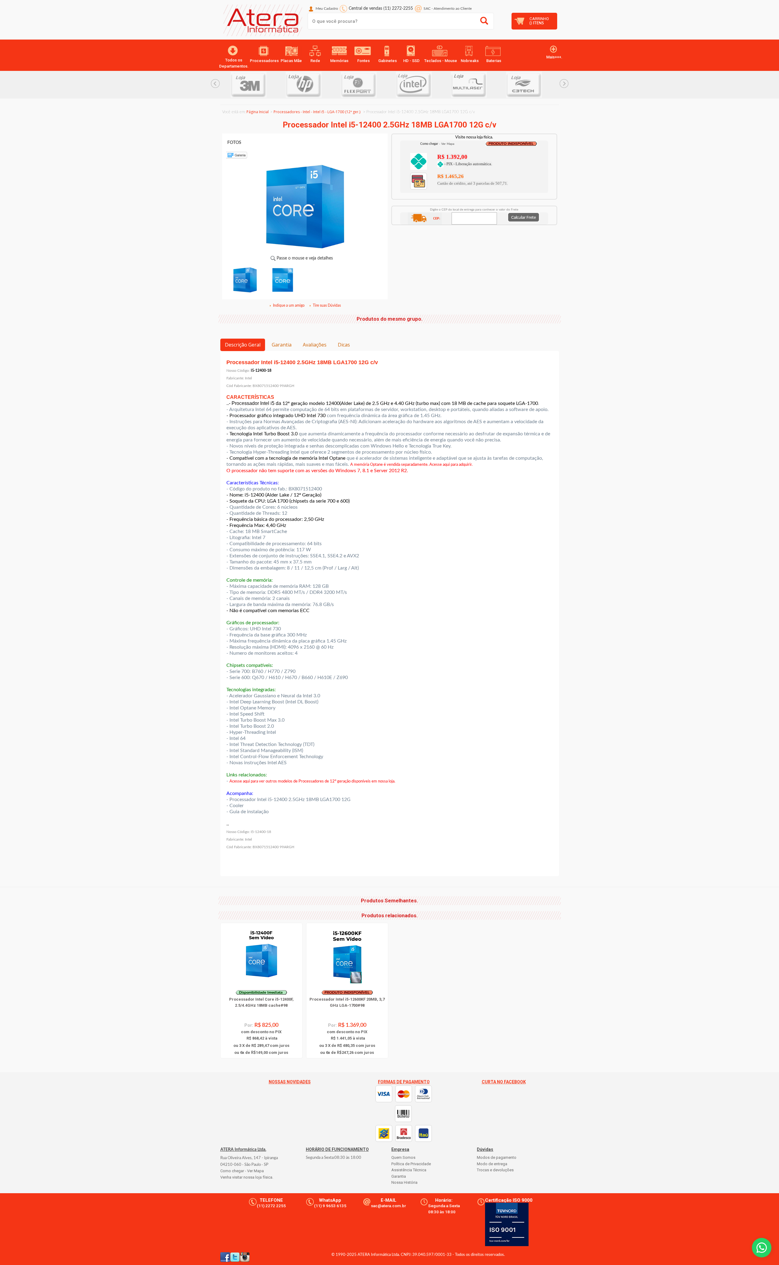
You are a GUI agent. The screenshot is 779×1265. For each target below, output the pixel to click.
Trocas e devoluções (495, 1170)
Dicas (344, 344)
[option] (264, 85)
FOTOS (234, 143)
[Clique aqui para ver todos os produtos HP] (264, 85)
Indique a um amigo (289, 305)
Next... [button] (564, 83)
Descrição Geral (242, 344)
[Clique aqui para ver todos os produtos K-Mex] (539, 85)
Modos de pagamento (496, 1157)
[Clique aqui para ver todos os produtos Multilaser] (429, 85)
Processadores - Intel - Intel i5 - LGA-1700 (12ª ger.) (317, 111)
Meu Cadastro (327, 8)
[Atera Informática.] (261, 22)
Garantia (282, 344)
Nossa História (404, 1182)
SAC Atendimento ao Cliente (448, 8)
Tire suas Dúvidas (327, 305)
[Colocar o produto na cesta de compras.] (418, 161)
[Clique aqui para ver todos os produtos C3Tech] (484, 85)
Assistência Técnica (408, 1170)
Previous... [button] (215, 83)
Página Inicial (257, 111)
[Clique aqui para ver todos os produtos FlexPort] (319, 85)
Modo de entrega (492, 1164)
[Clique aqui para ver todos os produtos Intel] (374, 85)
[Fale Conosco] (761, 1247)
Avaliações (315, 344)
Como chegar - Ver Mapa (242, 1171)
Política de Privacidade (411, 1164)
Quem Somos (403, 1157)
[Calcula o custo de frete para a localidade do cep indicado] (524, 217)
